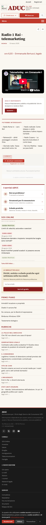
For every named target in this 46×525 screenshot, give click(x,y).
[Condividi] (38, 29)
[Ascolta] (43, 29)
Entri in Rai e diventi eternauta (13, 380)
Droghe (4, 450)
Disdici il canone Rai (9, 308)
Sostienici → (11, 111)
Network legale (7, 481)
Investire (5, 444)
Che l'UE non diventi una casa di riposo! (16, 335)
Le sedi (4, 472)
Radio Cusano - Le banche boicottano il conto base (31, 139)
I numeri (5, 478)
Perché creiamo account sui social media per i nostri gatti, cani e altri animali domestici (21, 369)
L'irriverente (7, 377)
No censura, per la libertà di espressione (16, 312)
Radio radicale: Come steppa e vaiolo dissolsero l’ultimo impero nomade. (32, 130)
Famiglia (5, 459)
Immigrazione (7, 453)
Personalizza (31, 522)
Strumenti (5, 504)
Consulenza (6, 495)
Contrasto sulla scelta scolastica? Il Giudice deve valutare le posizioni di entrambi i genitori (20, 346)
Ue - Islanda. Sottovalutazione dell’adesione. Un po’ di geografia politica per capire (21, 390)
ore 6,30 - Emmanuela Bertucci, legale (23, 53)
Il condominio (7, 354)
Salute (4, 447)
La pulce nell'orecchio (11, 333)
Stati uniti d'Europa (9, 387)
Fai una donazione (8, 501)
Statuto (4, 475)
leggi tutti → (5, 338)
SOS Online (7, 217)
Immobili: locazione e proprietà (13, 303)
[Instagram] (14, 431)
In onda (4, 484)
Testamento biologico (9, 321)
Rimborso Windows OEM (10, 316)
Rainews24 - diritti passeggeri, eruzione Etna (10, 139)
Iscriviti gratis (23, 289)
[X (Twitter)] (9, 431)
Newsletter (6, 498)
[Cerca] (42, 15)
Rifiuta (19, 522)
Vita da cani (6, 366)
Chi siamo (5, 470)
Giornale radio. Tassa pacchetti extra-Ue (10, 147)
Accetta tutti (8, 522)
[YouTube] (19, 431)
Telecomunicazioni (8, 456)
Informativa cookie (17, 517)
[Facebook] (4, 431)
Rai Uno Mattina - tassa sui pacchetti (32, 147)
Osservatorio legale (10, 342)
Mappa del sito (7, 507)
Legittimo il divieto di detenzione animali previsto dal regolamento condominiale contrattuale (21, 357)
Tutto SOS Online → (7, 263)
